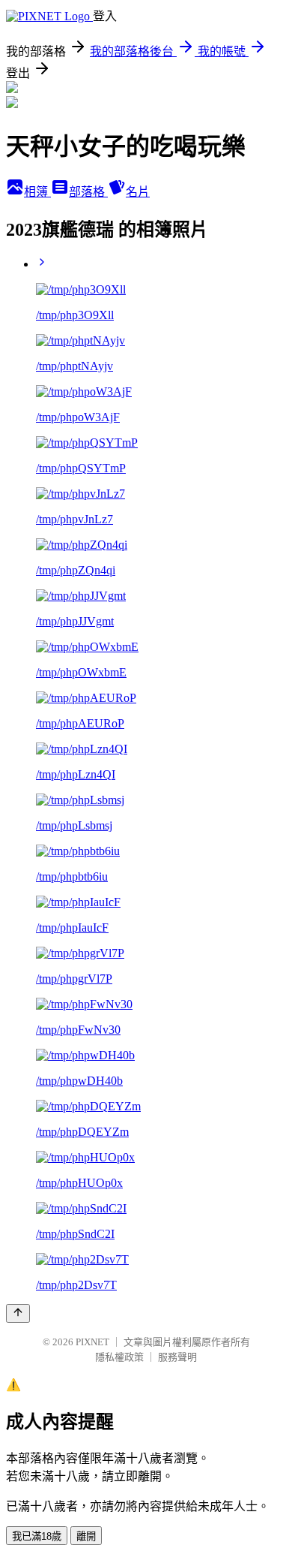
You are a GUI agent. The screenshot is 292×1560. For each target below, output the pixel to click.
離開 (86, 1536)
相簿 (37, 191)
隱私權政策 (119, 1357)
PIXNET (92, 1342)
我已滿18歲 (36, 1536)
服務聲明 (177, 1357)
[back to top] (18, 1313)
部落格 (88, 191)
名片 (138, 191)
